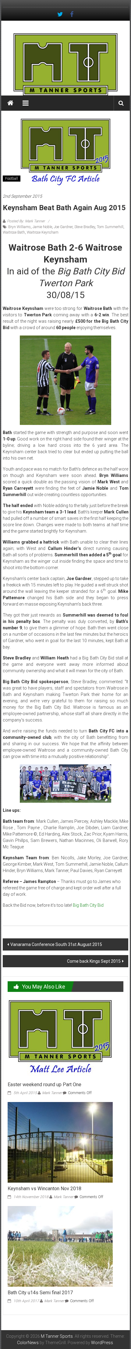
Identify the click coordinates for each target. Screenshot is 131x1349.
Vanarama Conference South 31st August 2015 (56, 944)
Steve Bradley (84, 227)
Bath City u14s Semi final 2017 (40, 1292)
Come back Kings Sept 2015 (94, 961)
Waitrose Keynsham (42, 232)
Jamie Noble (42, 227)
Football (11, 178)
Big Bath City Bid (88, 905)
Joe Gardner (63, 227)
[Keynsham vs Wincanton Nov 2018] (60, 1141)
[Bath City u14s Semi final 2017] (60, 1245)
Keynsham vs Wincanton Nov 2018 (44, 1188)
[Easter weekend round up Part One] (60, 1038)
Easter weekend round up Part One (44, 1084)
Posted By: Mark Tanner (26, 221)
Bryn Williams (19, 227)
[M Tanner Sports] (65, 64)
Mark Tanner (52, 1093)
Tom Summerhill (110, 227)
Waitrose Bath (14, 232)
